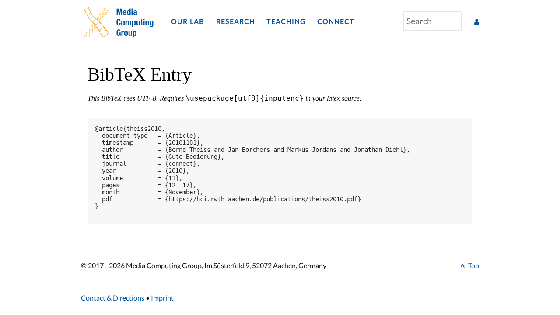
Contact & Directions (112, 298)
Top (473, 265)
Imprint (162, 298)
